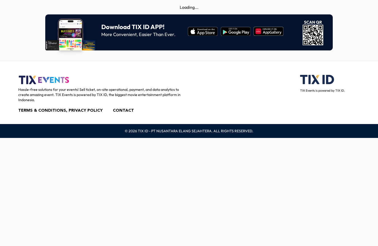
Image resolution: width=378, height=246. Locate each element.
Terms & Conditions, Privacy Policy (60, 111)
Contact (123, 111)
